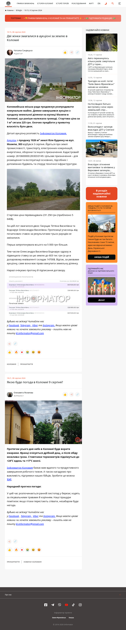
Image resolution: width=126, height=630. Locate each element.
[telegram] (52, 604)
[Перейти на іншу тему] (105, 3)
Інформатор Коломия (20, 467)
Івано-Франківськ (59, 618)
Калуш (71, 618)
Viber (35, 325)
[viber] (59, 604)
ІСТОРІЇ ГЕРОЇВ (62, 3)
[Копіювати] (77, 52)
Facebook (14, 325)
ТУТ (9, 479)
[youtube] (66, 604)
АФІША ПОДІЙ (101, 257)
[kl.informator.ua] (8, 3)
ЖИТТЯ (92, 3)
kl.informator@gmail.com (30, 333)
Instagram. (49, 325)
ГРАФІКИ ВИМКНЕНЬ (25, 3)
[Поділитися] (71, 52)
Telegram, (26, 325)
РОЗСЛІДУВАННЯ (79, 3)
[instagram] (80, 604)
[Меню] (119, 3)
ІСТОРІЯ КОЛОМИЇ (45, 3)
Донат (101, 300)
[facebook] (45, 604)
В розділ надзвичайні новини (101, 193)
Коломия (11, 364)
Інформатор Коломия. (53, 133)
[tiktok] (73, 604)
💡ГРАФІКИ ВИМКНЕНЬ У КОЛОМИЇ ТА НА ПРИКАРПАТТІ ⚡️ (53, 18)
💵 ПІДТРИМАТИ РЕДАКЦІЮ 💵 (100, 18)
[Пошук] (112, 3)
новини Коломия (32, 562)
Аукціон (11, 140)
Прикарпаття (26, 364)
